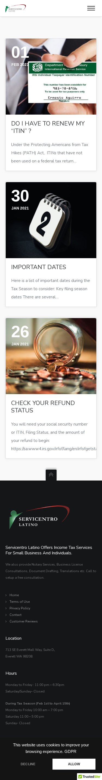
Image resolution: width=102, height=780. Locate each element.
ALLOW (74, 764)
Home (14, 595)
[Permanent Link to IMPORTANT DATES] (51, 220)
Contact (15, 615)
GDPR (70, 751)
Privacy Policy (20, 608)
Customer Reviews (24, 621)
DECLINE (28, 764)
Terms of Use (20, 601)
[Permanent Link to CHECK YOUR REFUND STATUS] (51, 356)
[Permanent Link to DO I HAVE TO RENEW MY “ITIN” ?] (51, 77)
